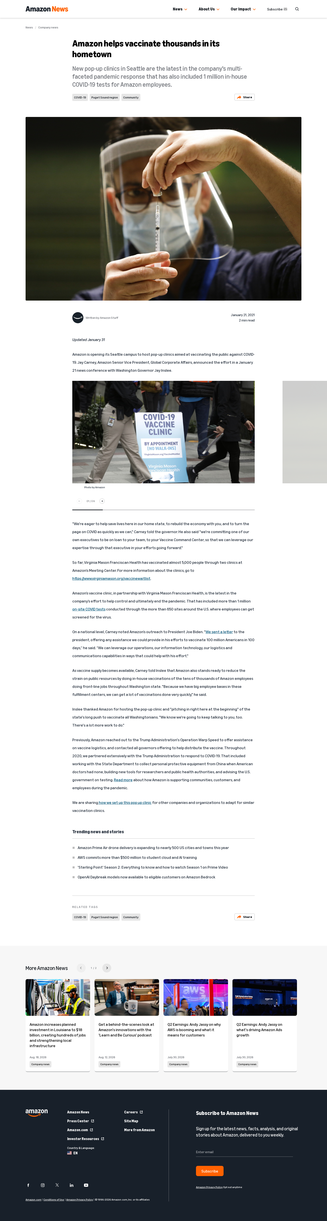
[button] (185, 9)
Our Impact (241, 8)
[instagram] (45, 1185)
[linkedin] (74, 1185)
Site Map (131, 1121)
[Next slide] (102, 501)
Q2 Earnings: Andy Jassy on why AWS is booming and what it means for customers (194, 1029)
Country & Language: (81, 1148)
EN (75, 1153)
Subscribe (275, 9)
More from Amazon (139, 1130)
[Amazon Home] (47, 9)
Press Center (78, 1121)
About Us (207, 8)
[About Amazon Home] (37, 1113)
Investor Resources (83, 1139)
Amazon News (78, 1112)
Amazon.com (77, 1130)
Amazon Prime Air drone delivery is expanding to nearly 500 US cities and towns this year (153, 847)
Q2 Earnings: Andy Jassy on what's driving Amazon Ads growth (259, 1029)
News (177, 8)
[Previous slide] (79, 501)
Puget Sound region (104, 97)
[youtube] (88, 1185)
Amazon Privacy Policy (79, 1199)
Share (247, 97)
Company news (48, 27)
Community (131, 97)
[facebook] (31, 1185)
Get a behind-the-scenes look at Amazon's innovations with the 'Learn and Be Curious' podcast (126, 1029)
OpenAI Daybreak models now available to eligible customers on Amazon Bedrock (146, 876)
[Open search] (297, 8)
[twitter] (59, 1185)
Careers (131, 1112)
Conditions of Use (53, 1199)
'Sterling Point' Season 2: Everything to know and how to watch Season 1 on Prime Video (153, 867)
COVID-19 (80, 97)
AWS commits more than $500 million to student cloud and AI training (137, 857)
